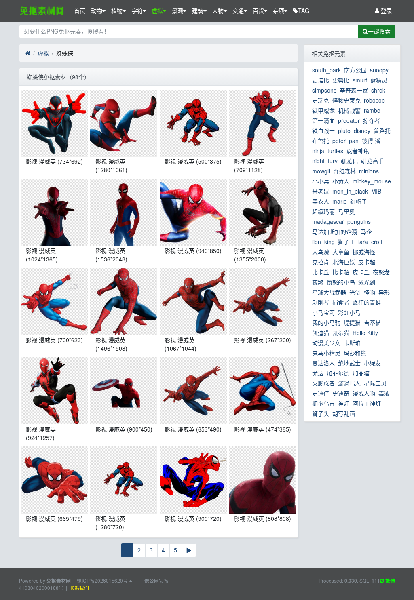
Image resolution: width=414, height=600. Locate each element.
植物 (117, 10)
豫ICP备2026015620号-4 (104, 580)
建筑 (197, 10)
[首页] (27, 53)
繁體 (389, 580)
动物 (96, 10)
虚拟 (157, 10)
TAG (303, 10)
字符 (137, 10)
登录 (385, 10)
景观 (177, 10)
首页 (79, 10)
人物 (218, 10)
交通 (238, 10)
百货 (258, 10)
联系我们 (79, 587)
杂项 (278, 10)
